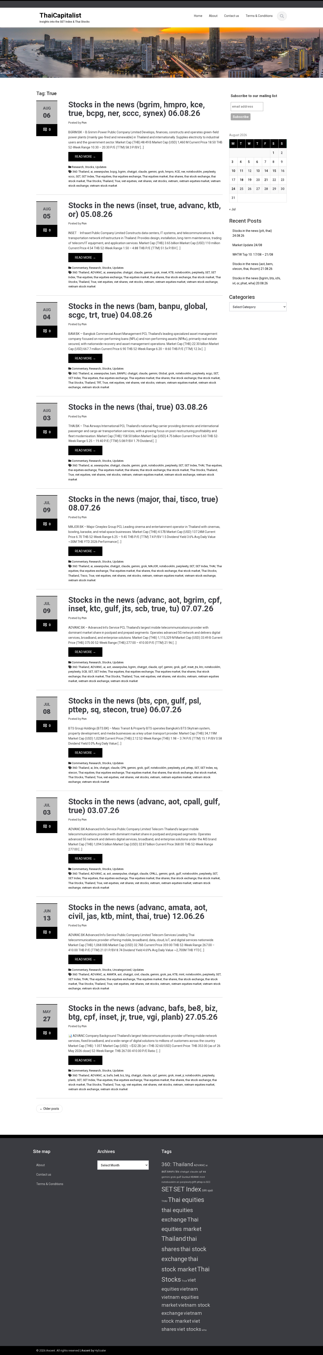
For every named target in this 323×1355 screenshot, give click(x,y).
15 (274, 171)
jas (169, 974)
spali (210, 1190)
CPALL (153, 873)
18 (241, 180)
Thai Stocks (93, 181)
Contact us (231, 16)
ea (204, 1171)
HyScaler (100, 1350)
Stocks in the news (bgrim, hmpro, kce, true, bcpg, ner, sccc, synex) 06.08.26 (136, 109)
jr (183, 1075)
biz (122, 1075)
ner (183, 171)
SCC (208, 1182)
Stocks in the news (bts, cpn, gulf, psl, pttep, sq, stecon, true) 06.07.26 (134, 705)
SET (78, 176)
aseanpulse (101, 171)
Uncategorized (122, 969)
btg (127, 1075)
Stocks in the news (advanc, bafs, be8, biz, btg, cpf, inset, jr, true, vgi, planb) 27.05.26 (143, 1013)
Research (78, 167)
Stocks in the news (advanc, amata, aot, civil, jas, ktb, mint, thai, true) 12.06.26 (137, 912)
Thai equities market (155, 176)
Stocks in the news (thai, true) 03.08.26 (137, 407)
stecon (72, 772)
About (213, 16)
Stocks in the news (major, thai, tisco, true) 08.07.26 (143, 504)
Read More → (85, 156)
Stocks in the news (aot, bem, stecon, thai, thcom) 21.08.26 (252, 266)
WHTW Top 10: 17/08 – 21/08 (252, 254)
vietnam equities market (194, 181)
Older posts (49, 1108)
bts (96, 767)
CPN (123, 767)
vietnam (173, 181)
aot (109, 667)
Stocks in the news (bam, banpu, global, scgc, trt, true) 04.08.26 (137, 311)
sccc (71, 176)
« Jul (232, 209)
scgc (209, 373)
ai (92, 171)
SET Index (88, 176)
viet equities (129, 181)
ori (178, 1182)
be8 (116, 1075)
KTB (171, 272)
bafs (110, 1075)
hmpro (169, 171)
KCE (177, 171)
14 (266, 171)
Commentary (80, 267)
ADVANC (96, 272)
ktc (201, 667)
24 (233, 189)
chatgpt (132, 171)
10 (233, 171)
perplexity (209, 171)
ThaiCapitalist (60, 15)
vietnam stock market (103, 185)
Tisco (83, 575)
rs (204, 1182)
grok (161, 171)
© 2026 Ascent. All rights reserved (57, 1350)
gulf (183, 667)
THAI (201, 465)
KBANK (195, 1176)
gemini (152, 171)
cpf (160, 667)
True (117, 181)
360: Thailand (81, 171)
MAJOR (153, 566)
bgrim (122, 171)
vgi (123, 1084)
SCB (84, 671)
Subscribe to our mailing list (254, 96)
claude (142, 171)
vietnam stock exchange (202, 281)
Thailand (108, 181)
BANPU (121, 373)
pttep (189, 767)
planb (72, 1080)
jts (196, 667)
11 (241, 171)
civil (136, 974)
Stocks (89, 167)
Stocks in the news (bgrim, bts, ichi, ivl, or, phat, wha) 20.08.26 (256, 280)
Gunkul (186, 1176)
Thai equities (103, 176)
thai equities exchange (127, 176)
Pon (84, 122)
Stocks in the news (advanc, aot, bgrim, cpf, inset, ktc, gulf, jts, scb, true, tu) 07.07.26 (145, 604)
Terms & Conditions (259, 16)
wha (204, 1330)
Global (163, 373)
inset (164, 272)
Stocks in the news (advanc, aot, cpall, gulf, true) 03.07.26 (144, 806)
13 (258, 171)
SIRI (204, 1190)
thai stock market (203, 277)
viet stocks (160, 181)
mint (181, 974)
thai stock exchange (197, 176)
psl (183, 767)
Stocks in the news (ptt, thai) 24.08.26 (252, 233)
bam (113, 373)
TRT (99, 382)
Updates (100, 167)
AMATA (111, 974)
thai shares (176, 176)
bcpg (113, 171)
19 (249, 180)
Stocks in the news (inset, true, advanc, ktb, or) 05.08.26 (144, 210)
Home (198, 16)
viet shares (145, 181)
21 (266, 180)
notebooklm (194, 171)
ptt (194, 1182)
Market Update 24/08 (247, 245)
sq (215, 767)
